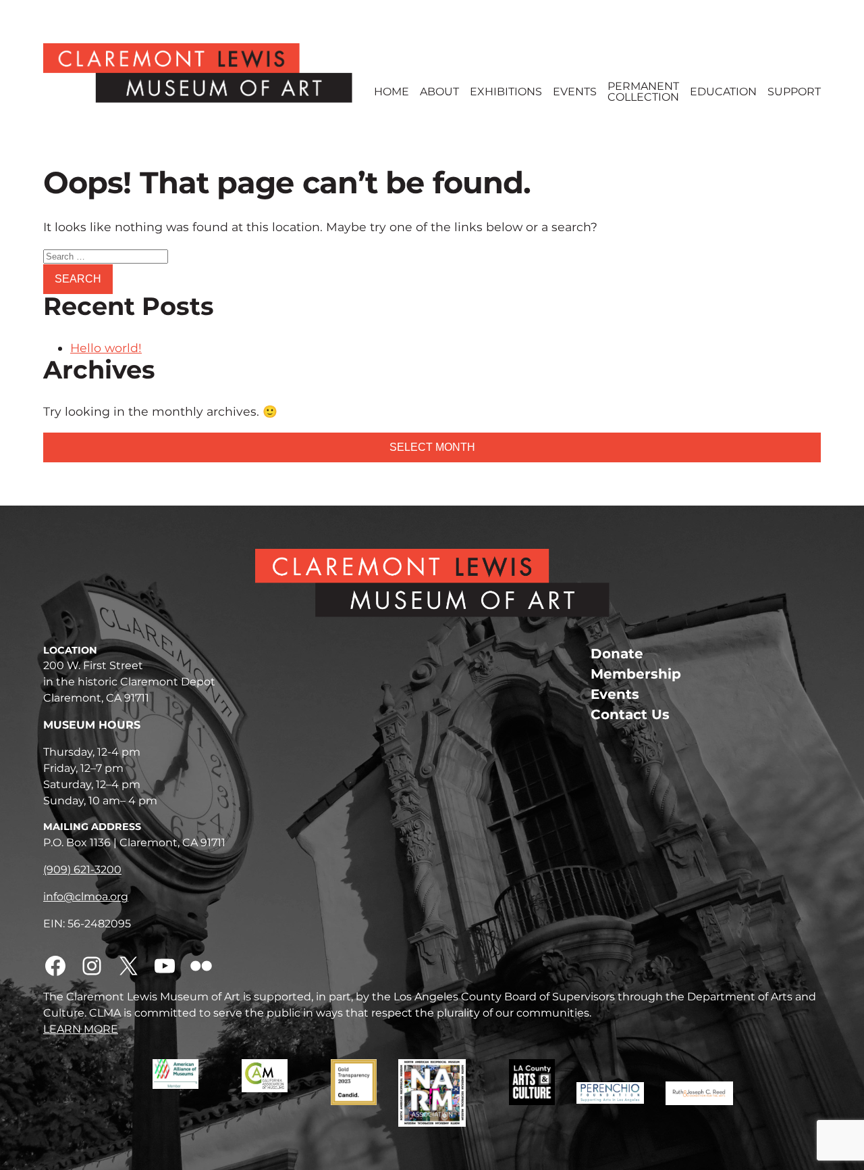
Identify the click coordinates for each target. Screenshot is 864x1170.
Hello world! (106, 348)
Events (575, 92)
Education (723, 92)
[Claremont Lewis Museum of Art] (197, 73)
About (439, 92)
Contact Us (630, 714)
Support (794, 92)
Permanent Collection (643, 92)
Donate (617, 653)
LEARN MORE (80, 1029)
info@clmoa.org (85, 896)
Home (391, 92)
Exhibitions (506, 92)
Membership (636, 674)
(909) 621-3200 (82, 869)
